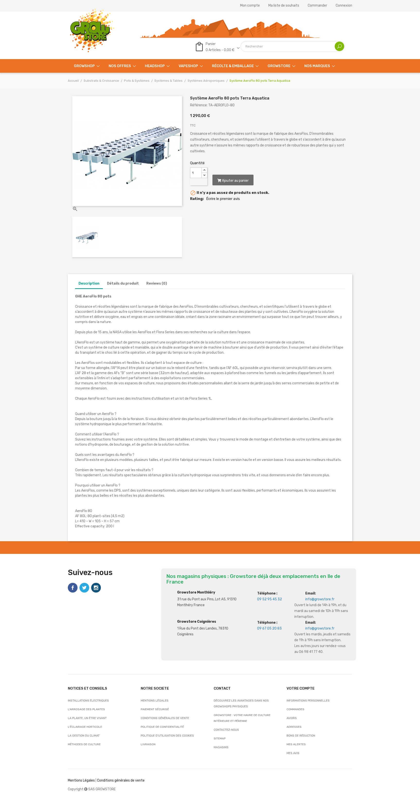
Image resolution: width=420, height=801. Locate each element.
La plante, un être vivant (87, 718)
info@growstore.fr (319, 599)
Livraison (148, 744)
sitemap (220, 738)
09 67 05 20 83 (269, 628)
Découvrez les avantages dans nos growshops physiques (241, 703)
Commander (317, 6)
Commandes (295, 709)
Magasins (221, 747)
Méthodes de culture (84, 744)
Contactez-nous (226, 729)
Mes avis (293, 753)
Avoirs (292, 718)
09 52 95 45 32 (269, 599)
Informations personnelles (308, 700)
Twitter (84, 588)
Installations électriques (88, 700)
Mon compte (250, 6)
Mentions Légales (81, 780)
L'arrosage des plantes (86, 709)
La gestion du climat (84, 735)
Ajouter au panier (235, 181)
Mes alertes (296, 744)
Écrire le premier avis (223, 199)
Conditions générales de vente (165, 718)
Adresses (294, 727)
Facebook (73, 588)
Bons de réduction (301, 735)
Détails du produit (123, 283)
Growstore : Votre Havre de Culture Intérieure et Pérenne (242, 718)
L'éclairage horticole (85, 727)
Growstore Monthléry (196, 592)
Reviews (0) (156, 283)
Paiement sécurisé (155, 709)
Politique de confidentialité (162, 727)
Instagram (96, 588)
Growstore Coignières (196, 622)
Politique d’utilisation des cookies (167, 735)
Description (89, 283)
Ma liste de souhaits (283, 6)
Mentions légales (154, 700)
